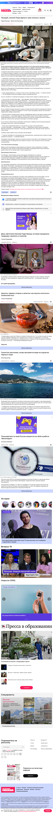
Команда (32, 789)
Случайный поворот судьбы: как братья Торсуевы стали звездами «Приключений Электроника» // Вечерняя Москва (29, 505)
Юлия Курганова (5, 358)
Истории (5, 499)
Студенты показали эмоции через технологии (19, 665)
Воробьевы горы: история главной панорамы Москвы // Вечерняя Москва (5, 505)
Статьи (32, 743)
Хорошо (47, 810)
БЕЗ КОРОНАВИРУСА (9, 24)
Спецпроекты (31, 7)
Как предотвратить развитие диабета (26, 599)
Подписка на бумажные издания (35, 787)
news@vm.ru (46, 801)
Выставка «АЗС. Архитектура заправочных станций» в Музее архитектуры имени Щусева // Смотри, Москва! (36, 505)
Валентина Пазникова (17, 21)
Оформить (30, 775)
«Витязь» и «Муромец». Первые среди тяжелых (20, 672)
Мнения (32, 745)
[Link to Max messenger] (2, 754)
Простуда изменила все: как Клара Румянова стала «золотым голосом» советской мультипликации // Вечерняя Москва (21, 505)
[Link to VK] (5, 754)
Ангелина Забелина (6, 441)
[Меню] (50, 10)
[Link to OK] (8, 754)
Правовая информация (22, 791)
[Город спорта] (39, 10)
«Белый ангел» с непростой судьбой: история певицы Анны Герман (13, 505)
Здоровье (5, 192)
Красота (13, 192)
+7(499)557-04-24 (10, 801)
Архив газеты (44, 743)
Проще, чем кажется (9, 587)
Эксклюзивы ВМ (17, 9)
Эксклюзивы (6, 512)
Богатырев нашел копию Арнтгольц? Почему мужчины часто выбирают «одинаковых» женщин (26, 524)
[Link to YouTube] (14, 754)
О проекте (26, 687)
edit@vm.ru (24, 801)
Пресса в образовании (46, 748)
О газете (18, 787)
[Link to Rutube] (2, 757)
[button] (50, 504)
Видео (24, 7)
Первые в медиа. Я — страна (20, 11)
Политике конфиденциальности (27, 811)
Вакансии (26, 789)
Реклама (24, 787)
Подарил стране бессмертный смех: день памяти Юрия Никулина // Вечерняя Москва (44, 505)
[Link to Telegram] (17, 754)
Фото (19, 7)
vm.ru (2, 800)
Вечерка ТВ (6, 547)
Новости (15, 7)
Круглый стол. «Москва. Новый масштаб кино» (26, 563)
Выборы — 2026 (17, 13)
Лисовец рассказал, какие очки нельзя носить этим (25, 189)
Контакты (37, 789)
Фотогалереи (33, 748)
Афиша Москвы (26, 9)
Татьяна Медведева (6, 239)
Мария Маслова (5, 21)
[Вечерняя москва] (8, 790)
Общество (46, 24)
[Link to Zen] (11, 754)
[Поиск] (45, 10)
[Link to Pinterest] (5, 757)
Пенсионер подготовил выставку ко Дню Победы (20, 679)
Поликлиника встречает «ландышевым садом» (15, 661)
